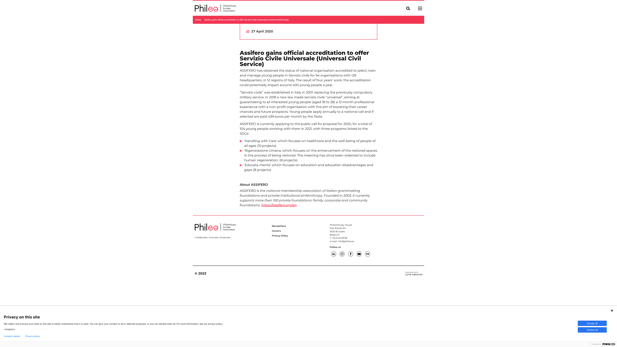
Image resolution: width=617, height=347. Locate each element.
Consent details (12, 336)
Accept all (592, 323)
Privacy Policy (280, 235)
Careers (276, 231)
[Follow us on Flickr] (367, 254)
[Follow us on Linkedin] (333, 254)
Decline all (592, 330)
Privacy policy (32, 336)
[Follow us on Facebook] (350, 254)
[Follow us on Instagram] (342, 254)
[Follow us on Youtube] (359, 254)
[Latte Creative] (413, 273)
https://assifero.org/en (279, 205)
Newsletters (279, 226)
